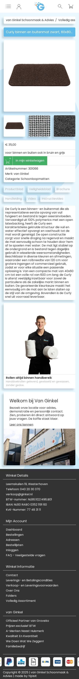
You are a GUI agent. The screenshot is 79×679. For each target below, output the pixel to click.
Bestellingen (15, 535)
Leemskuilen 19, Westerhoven (27, 484)
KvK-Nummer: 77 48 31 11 (23, 510)
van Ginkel (21, 174)
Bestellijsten (14, 545)
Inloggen (12, 550)
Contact (12, 575)
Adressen (12, 540)
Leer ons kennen (21, 425)
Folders (11, 596)
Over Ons (12, 590)
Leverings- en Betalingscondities (29, 580)
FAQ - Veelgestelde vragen (25, 555)
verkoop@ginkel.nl (19, 494)
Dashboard (14, 530)
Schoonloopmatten (35, 179)
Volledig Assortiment (21, 601)
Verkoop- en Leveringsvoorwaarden (32, 585)
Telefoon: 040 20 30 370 (23, 489)
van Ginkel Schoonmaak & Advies (30, 20)
